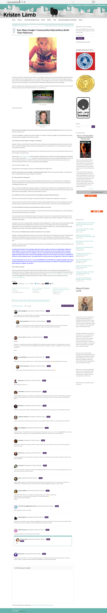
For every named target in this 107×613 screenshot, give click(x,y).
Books (43, 20)
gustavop (20, 380)
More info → (92, 188)
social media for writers (21, 301)
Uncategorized (31, 34)
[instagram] (22, 2)
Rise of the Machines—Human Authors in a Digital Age (85, 137)
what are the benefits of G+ (43, 301)
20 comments (18, 306)
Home (13, 20)
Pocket (27, 283)
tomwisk (20, 440)
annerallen (21, 391)
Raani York (21, 553)
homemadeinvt (22, 517)
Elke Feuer (21, 405)
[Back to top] (104, 610)
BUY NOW (90, 195)
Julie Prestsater (22, 529)
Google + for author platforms (21, 300)
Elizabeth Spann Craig (24, 156)
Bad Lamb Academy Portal (32, 20)
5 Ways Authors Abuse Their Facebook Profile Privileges (58, 25)
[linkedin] (19, 2)
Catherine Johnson (23, 416)
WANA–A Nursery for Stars (21, 25)
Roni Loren (28, 158)
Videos (49, 20)
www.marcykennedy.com (18, 277)
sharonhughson (22, 427)
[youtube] (24, 2)
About (80, 20)
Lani (19, 478)
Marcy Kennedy (38, 300)
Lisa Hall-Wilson (22, 357)
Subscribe (80, 38)
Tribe (54, 20)
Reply (48, 311)
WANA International (32, 301)
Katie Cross (21, 453)
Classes (20, 20)
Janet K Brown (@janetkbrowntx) (27, 506)
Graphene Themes (22, 611)
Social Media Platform (23, 34)
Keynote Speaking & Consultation (67, 20)
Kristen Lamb (15, 34)
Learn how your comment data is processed (42, 605)
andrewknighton (22, 311)
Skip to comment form (67, 305)
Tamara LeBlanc (22, 490)
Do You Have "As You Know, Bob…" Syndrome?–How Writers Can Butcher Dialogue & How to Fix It (61, 289)
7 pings (28, 306)
